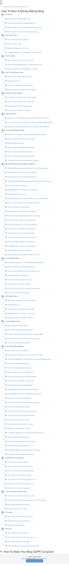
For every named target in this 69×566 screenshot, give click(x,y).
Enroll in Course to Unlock (34, 561)
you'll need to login (41, 558)
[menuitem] (1, 4)
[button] (1, 2)
